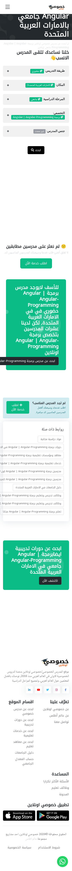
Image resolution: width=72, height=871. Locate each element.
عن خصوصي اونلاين (56, 709)
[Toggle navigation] (7, 7)
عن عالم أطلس (59, 715)
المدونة (64, 794)
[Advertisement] (36, 196)
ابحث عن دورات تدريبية (24, 722)
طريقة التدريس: (48, 71)
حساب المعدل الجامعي (24, 761)
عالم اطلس (31, 839)
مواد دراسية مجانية (51, 439)
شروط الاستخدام (49, 847)
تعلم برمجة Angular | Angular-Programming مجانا (32, 511)
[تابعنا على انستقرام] (56, 689)
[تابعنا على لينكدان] (29, 689)
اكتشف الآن (50, 581)
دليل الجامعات (24, 752)
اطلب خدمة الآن (36, 263)
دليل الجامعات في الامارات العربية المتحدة (38, 487)
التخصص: (39, 115)
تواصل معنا (61, 722)
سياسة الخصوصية (19, 847)
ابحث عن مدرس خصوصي (24, 711)
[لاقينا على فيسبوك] (65, 689)
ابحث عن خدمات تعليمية (23, 733)
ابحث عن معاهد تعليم (23, 744)
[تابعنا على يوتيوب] (38, 689)
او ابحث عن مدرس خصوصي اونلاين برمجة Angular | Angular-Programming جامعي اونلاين (36, 46)
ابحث (37, 150)
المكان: (46, 85)
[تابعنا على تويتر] (47, 689)
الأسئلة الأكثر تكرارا (56, 781)
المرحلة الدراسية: (48, 99)
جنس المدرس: (50, 131)
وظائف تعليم (60, 788)
